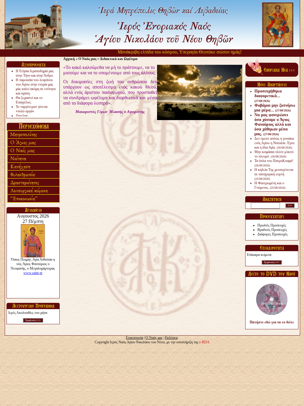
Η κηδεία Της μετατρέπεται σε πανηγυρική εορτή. (273, 174)
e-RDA (204, 342)
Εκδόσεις (171, 338)
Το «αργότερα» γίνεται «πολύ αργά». (32, 109)
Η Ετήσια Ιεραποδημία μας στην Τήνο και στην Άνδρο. (35, 73)
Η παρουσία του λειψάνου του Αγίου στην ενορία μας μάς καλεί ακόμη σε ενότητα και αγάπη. (36, 86)
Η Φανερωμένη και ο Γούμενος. (269, 185)
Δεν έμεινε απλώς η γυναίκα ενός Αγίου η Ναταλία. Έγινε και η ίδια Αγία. (274, 143)
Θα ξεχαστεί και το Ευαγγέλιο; (29, 100)
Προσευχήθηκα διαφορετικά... (268, 96)
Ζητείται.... (23, 116)
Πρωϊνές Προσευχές (271, 225)
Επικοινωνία (134, 338)
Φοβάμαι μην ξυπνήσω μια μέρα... (274, 107)
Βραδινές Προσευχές (272, 230)
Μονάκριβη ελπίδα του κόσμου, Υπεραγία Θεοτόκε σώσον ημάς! (173, 51)
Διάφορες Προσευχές (272, 234)
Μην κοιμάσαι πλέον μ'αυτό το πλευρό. (274, 154)
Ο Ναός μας (154, 338)
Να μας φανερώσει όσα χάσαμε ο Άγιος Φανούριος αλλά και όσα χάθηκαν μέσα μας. (272, 124)
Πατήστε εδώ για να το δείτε (272, 322)
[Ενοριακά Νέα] (271, 75)
